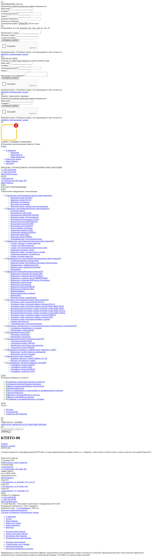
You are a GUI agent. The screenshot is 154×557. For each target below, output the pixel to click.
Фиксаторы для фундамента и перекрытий (28, 352)
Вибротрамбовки (18, 291)
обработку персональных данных (14, 54)
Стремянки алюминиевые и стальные (26, 328)
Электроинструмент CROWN (23, 343)
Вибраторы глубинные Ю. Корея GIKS (27, 274)
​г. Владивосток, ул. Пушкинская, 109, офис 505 (13, 179)
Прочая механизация (14, 546)
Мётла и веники (27, 397)
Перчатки (20, 388)
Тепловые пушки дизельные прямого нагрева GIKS (32, 317)
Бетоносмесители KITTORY (22, 224)
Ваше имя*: (5, 9)
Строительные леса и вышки (17, 544)
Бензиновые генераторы (21, 337)
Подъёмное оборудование (39, 195)
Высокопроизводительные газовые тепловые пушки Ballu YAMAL (38, 313)
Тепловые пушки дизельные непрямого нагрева (30, 319)
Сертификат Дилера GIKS (21, 367)
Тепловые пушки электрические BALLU (27, 302)
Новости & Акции (13, 159)
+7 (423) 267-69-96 (8, 172)
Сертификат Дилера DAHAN (23, 365)
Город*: (4, 16)
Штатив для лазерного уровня (23, 361)
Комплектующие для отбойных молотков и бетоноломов (34, 263)
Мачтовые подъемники (20, 202)
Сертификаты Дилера (35, 363)
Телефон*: (5, 11)
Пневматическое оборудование (46, 258)
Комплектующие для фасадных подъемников (29, 206)
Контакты (10, 163)
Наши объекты (12, 161)
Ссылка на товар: (8, 38)
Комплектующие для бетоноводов (25, 217)
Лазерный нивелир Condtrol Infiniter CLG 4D (29, 358)
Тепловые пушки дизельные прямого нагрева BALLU (33, 304)
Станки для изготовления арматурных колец (29, 248)
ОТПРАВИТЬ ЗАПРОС (10, 40)
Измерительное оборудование (18, 356)
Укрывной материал (33, 384)
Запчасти (19, 393)
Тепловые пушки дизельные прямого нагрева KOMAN (33, 315)
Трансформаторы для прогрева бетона (26, 239)
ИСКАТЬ (5, 431)
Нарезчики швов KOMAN (21, 237)
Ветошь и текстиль (32, 395)
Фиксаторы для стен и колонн (23, 354)
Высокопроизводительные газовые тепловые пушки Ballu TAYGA (38, 311)
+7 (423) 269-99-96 (8, 170)
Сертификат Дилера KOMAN (23, 369)
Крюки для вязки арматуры (22, 256)
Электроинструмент (33, 339)
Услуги (9, 519)
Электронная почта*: (9, 14)
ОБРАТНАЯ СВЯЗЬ (9, 424)
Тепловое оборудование (36, 300)
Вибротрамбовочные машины (23, 293)
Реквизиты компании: (10, 21)
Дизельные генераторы (20, 334)
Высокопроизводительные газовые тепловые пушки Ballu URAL (37, 308)
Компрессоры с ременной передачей (25, 267)
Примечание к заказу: (10, 33)
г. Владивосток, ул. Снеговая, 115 (14, 491)
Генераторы (23, 332)
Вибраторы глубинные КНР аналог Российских (30, 280)
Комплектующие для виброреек (24, 298)
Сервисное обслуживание (16, 414)
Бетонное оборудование (37, 209)
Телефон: (4, 66)
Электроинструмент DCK (21, 341)
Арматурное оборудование (41, 241)
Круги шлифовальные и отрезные (49, 390)
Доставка (9, 409)
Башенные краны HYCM (21, 200)
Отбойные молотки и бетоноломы (25, 261)
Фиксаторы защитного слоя (42, 350)
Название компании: (9, 19)
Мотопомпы (16, 269)
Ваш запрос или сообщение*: (13, 76)
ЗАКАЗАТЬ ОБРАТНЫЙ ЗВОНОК (31, 424)
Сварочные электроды (35, 382)
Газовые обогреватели (20, 321)
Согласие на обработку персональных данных (20, 512)
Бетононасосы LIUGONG (21, 213)
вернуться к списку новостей (15, 462)
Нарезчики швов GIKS (20, 235)
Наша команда (16, 155)
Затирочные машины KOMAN (23, 232)
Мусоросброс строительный (22, 330)
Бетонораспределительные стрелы (25, 219)
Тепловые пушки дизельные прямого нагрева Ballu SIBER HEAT (37, 306)
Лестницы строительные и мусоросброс (57, 326)
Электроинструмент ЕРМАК (22, 347)
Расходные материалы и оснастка (19, 549)
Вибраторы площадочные (21, 282)
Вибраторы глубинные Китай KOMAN (27, 276)
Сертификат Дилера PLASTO (23, 371)
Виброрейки (16, 295)
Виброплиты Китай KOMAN (23, 287)
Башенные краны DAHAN (21, 198)
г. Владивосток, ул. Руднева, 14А (14, 486)
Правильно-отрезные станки (22, 250)
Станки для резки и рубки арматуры (25, 243)
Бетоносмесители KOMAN (22, 226)
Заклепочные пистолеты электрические (27, 345)
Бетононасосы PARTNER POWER (25, 215)
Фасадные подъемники (20, 204)
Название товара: (8, 35)
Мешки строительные (35, 386)
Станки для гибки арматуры (22, 245)
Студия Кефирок (23, 508)
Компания (15, 153)
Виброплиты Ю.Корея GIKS (22, 289)
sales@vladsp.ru (7, 183)
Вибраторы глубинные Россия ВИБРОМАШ (29, 278)
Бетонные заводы (18, 211)
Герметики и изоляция (35, 399)
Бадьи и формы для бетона (21, 228)
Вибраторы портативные (21, 285)
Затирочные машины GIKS (22, 230)
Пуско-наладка (12, 412)
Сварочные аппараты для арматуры (25, 254)
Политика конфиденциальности (14, 510)
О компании (11, 150)
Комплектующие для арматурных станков (28, 252)
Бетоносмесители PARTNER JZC (24, 222)
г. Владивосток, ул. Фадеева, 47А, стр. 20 (18, 482)
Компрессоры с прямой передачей (24, 265)
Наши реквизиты (18, 157)
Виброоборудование (32, 271)
